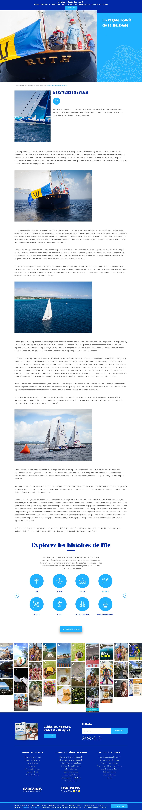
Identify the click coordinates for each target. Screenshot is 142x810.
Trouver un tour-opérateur (109, 763)
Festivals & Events (32, 772)
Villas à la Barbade (71, 769)
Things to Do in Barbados (32, 757)
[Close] (140, 2)
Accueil (16, 85)
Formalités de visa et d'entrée (109, 769)
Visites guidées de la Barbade (71, 778)
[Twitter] (89, 738)
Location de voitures (71, 772)
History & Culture (32, 763)
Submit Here (71, 7)
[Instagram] (84, 738)
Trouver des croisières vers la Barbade (109, 766)
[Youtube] (99, 738)
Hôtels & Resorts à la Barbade (71, 763)
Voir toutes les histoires (71, 629)
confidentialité (37, 807)
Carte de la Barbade (109, 772)
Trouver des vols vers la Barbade (109, 757)
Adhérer (109, 778)
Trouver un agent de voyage (109, 760)
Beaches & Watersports (32, 760)
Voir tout (50, 736)
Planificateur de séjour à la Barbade (71, 757)
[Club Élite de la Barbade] (71, 790)
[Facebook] (94, 738)
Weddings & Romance (32, 769)
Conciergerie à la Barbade (70, 775)
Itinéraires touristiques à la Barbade (71, 760)
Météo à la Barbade (109, 775)
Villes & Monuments (71, 781)
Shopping (32, 766)
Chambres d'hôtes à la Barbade (71, 766)
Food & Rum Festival (32, 775)
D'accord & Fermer (119, 806)
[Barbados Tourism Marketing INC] (32, 789)
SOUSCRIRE (119, 730)
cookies (25, 807)
